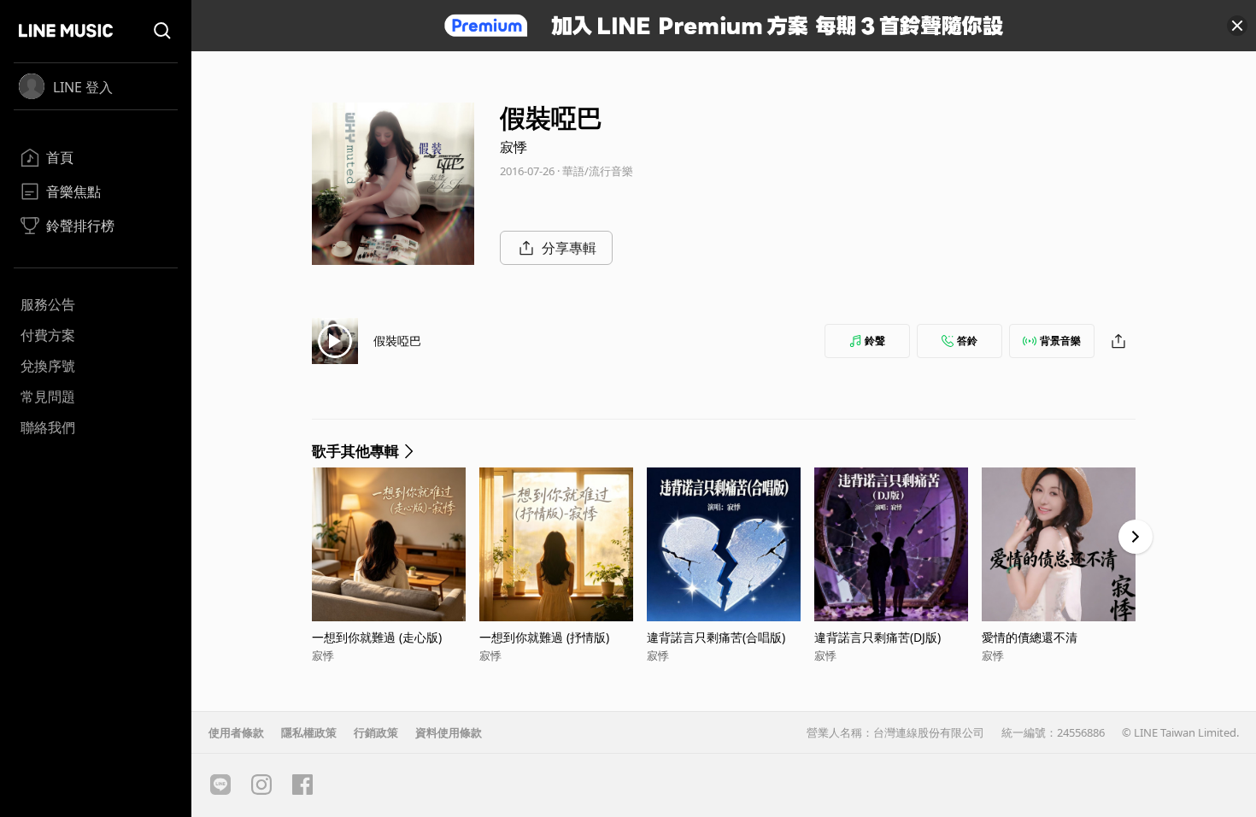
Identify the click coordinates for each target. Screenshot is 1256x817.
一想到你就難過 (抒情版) (544, 637)
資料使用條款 (448, 732)
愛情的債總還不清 (1029, 637)
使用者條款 (236, 732)
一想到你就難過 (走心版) (377, 637)
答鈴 (967, 340)
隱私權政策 (309, 732)
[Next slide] (1135, 537)
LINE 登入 (83, 87)
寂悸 (513, 147)
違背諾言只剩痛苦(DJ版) (877, 637)
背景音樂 (1060, 340)
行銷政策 (376, 732)
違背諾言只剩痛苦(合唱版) (716, 637)
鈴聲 (875, 340)
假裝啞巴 (397, 340)
